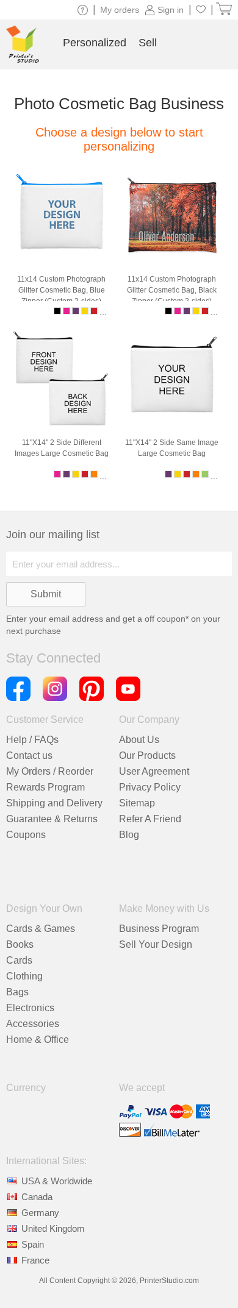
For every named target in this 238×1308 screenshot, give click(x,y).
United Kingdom (53, 1228)
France (35, 1260)
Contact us (29, 755)
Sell (148, 43)
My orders (119, 10)
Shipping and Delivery (54, 803)
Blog (129, 835)
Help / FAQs (32, 739)
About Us (139, 739)
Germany (40, 1212)
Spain (32, 1244)
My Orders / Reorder (49, 771)
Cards (19, 960)
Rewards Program (45, 787)
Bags (17, 992)
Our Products (147, 755)
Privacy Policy (150, 787)
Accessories (32, 1023)
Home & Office (37, 1039)
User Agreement (154, 771)
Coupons (26, 835)
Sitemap (137, 803)
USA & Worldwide (56, 1181)
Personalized (94, 43)
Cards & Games (40, 928)
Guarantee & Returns (52, 819)
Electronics (30, 1008)
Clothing (24, 976)
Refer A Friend (150, 819)
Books (20, 944)
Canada (36, 1197)
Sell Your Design (155, 944)
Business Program (159, 928)
